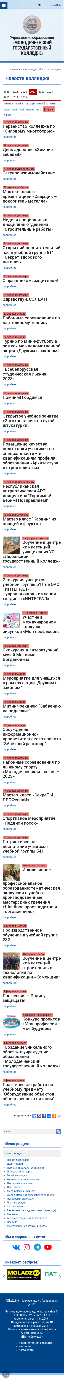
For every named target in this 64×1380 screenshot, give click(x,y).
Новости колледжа (18, 1159)
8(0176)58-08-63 (33, 1333)
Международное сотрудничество (27, 1225)
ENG (59, 4)
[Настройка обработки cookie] (6, 1374)
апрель (30, 109)
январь (7, 114)
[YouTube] (48, 1248)
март (38, 109)
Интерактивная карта (19, 1171)
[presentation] (4, 1276)
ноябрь (19, 103)
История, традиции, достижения (26, 1167)
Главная (13, 69)
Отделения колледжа (20, 1183)
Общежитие (14, 1187)
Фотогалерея (15, 1206)
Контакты (25, 1346)
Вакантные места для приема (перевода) (31, 1210)
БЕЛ (55, 4)
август (53, 103)
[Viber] (39, 1116)
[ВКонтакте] (49, 1116)
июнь (14, 109)
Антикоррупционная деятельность (27, 1218)
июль (7, 109)
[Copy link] (59, 1116)
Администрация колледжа (23, 1179)
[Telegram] (34, 1116)
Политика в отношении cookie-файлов (32, 1329)
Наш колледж (29, 69)
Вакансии (12, 1214)
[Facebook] (44, 1116)
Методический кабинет (21, 1191)
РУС (50, 4)
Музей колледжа (17, 1175)
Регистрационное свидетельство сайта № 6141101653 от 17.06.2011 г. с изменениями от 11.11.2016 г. (32, 1315)
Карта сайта (26, 1350)
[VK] (16, 1248)
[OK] (54, 1116)
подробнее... (10, 136)
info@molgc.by (34, 1336)
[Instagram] (26, 1248)
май (22, 109)
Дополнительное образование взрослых (31, 1194)
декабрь (8, 103)
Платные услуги (16, 1202)
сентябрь (42, 103)
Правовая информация (20, 1198)
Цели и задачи (15, 1163)
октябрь (30, 103)
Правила (12, 1222)
